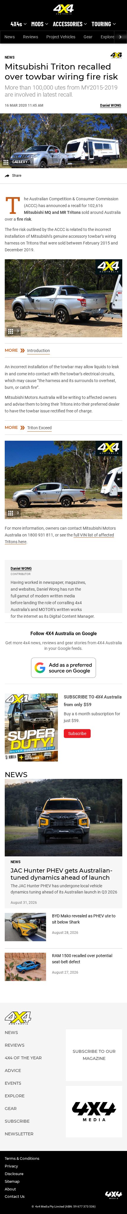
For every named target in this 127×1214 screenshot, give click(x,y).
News (9, 36)
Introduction (38, 350)
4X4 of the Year (23, 1058)
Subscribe (17, 1121)
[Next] (120, 37)
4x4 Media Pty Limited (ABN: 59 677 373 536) (65, 1206)
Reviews (30, 36)
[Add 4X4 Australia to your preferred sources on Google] (63, 668)
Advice (13, 1070)
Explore (15, 1096)
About (10, 1189)
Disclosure (14, 1174)
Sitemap (12, 1181)
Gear (88, 36)
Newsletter (19, 1134)
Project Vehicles (60, 36)
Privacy (11, 1166)
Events (13, 1083)
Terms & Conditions (22, 1158)
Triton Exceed (39, 427)
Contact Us (15, 1196)
